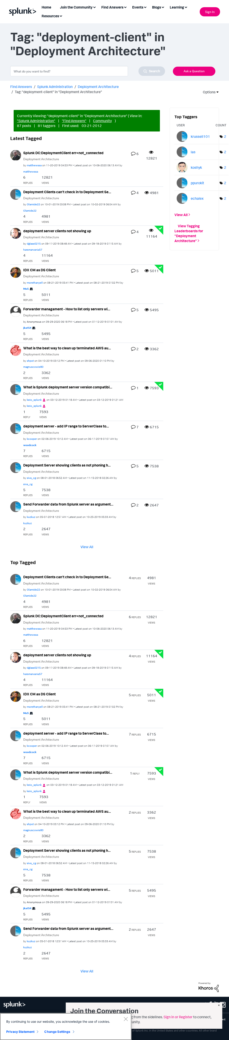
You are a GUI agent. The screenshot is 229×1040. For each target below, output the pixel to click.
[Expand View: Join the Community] (94, 7)
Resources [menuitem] (50, 16)
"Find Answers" (74, 120)
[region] (65, 1026)
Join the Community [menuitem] (76, 7)
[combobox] (87, 71)
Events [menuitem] (137, 7)
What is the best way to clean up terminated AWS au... (67, 348)
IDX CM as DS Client (39, 270)
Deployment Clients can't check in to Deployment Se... (67, 192)
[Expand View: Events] (145, 7)
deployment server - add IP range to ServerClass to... (66, 426)
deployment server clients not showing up (57, 231)
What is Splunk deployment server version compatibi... (67, 387)
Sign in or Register (178, 1017)
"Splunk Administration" (36, 120)
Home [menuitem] (46, 7)
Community (102, 120)
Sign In (210, 12)
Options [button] (208, 92)
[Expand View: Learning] (186, 7)
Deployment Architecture (98, 86)
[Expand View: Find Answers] (125, 7)
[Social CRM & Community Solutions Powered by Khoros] (209, 986)
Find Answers (21, 86)
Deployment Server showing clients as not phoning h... (67, 465)
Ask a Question (194, 71)
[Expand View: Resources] (61, 15)
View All (87, 547)
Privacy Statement (20, 1031)
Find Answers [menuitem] (112, 7)
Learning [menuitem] (177, 7)
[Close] (125, 1019)
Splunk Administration (55, 86)
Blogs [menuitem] (156, 7)
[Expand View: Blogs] (163, 7)
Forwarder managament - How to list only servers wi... (66, 309)
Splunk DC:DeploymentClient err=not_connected (63, 153)
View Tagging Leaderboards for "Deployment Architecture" (188, 233)
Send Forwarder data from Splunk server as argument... (68, 504)
